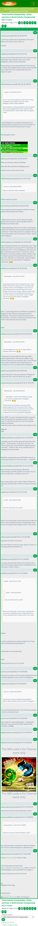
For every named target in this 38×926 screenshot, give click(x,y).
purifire (3, 268)
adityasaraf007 (6, 438)
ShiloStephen (6, 242)
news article (10, 858)
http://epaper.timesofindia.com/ (12, 868)
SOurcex (4, 159)
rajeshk (3, 54)
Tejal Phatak (5, 179)
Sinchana (4, 559)
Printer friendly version (10, 925)
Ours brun (4, 206)
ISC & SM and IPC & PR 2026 (19, 11)
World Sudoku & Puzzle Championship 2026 (19, 9)
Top (35, 32)
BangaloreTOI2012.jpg (9, 897)
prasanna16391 (6, 466)
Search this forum (8, 922)
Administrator (6, 334)
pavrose (4, 672)
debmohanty (5, 84)
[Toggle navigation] (33, 4)
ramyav (3, 36)
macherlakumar (7, 383)
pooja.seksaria (6, 807)
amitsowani (5, 537)
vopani (3, 684)
